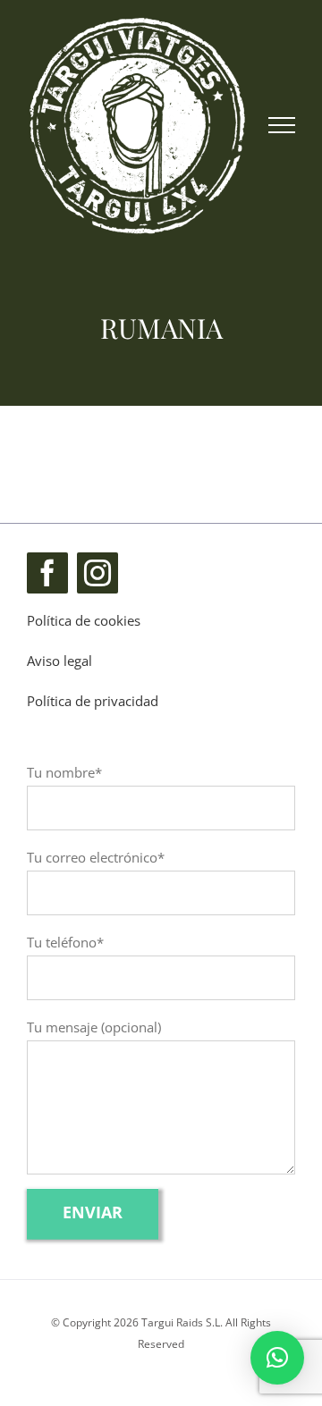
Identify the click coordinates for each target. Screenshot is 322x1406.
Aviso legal (59, 660)
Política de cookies (83, 620)
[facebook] (47, 573)
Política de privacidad (92, 701)
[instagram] (97, 573)
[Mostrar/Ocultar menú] (282, 125)
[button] (277, 1358)
